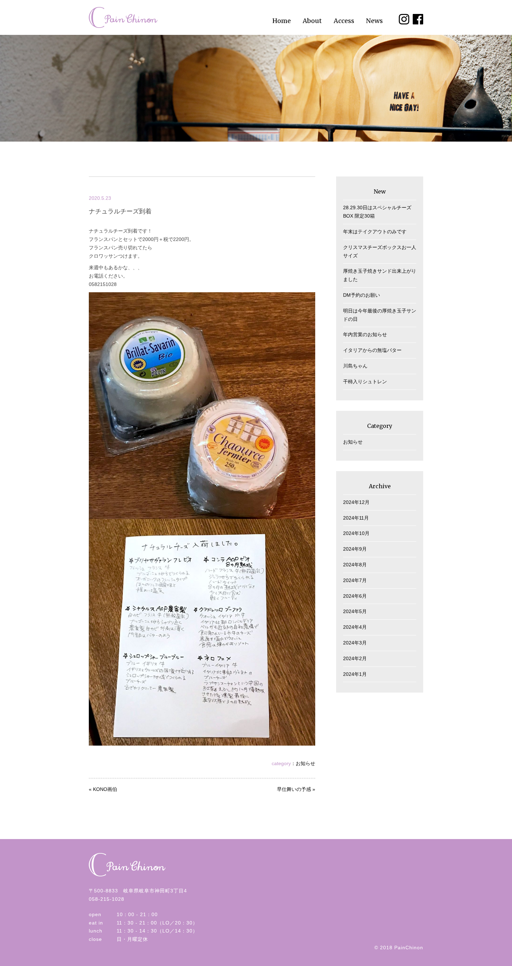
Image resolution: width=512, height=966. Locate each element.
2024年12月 (356, 502)
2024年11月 (356, 518)
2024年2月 (355, 658)
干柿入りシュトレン (365, 381)
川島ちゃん (355, 366)
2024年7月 (355, 580)
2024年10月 (356, 533)
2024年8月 (355, 564)
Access (344, 21)
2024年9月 (355, 549)
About (312, 21)
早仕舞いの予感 (294, 789)
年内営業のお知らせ (365, 334)
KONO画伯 (105, 789)
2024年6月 (355, 596)
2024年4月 (355, 627)
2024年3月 (355, 643)
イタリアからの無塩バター (372, 350)
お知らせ (305, 763)
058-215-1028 (106, 899)
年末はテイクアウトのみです (374, 231)
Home (281, 21)
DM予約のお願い (361, 295)
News (374, 21)
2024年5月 (355, 611)
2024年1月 (355, 674)
